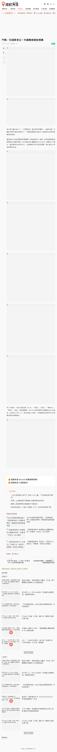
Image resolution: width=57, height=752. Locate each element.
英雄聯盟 (22, 13)
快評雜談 (28, 9)
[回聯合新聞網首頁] (3, 4)
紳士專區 (36, 9)
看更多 (28, 652)
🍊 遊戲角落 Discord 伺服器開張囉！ (23, 479)
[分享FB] (3, 48)
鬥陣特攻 (15, 554)
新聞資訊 (20, 9)
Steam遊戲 (39, 13)
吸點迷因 (48, 13)
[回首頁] (10, 4)
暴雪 (9, 554)
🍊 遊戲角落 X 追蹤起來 (18, 482)
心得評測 (12, 9)
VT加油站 (44, 9)
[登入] (51, 4)
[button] (54, 4)
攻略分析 (4, 9)
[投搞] (45, 4)
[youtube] (48, 4)
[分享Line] (3, 53)
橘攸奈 (30, 13)
